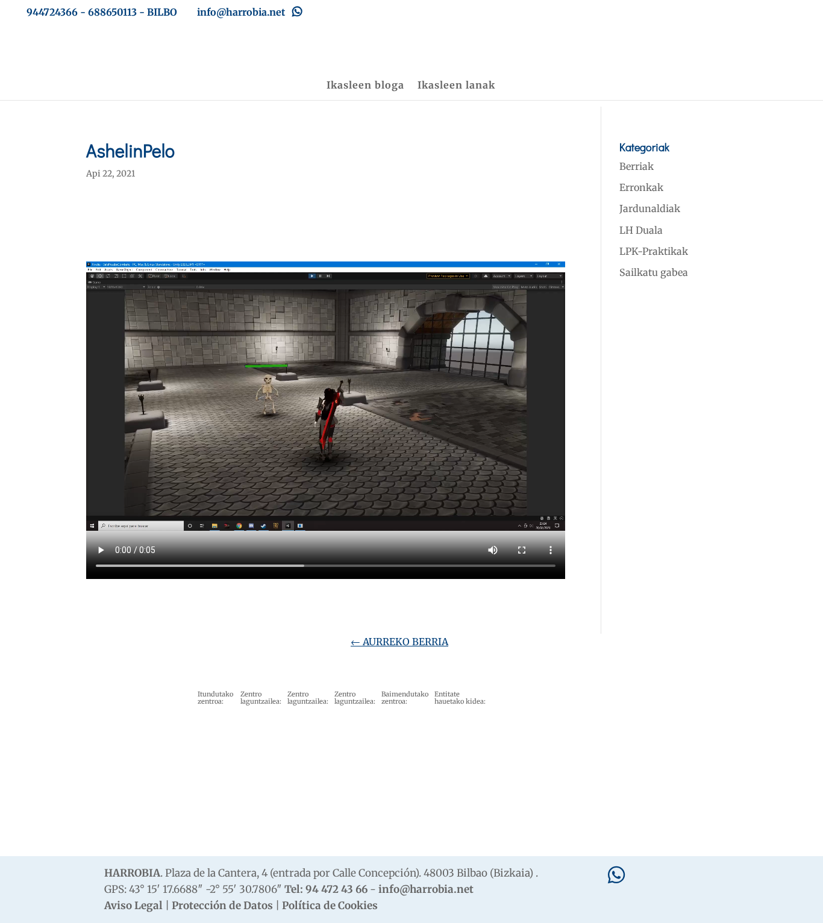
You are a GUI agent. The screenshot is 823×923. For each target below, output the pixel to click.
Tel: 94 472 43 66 (326, 889)
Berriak (636, 166)
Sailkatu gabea (653, 272)
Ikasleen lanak (456, 86)
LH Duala (641, 230)
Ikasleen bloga (365, 86)
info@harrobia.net (426, 889)
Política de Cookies (330, 905)
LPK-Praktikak (653, 251)
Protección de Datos (222, 905)
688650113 (112, 12)
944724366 (52, 12)
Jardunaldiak (649, 208)
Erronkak (641, 187)
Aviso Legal (133, 905)
